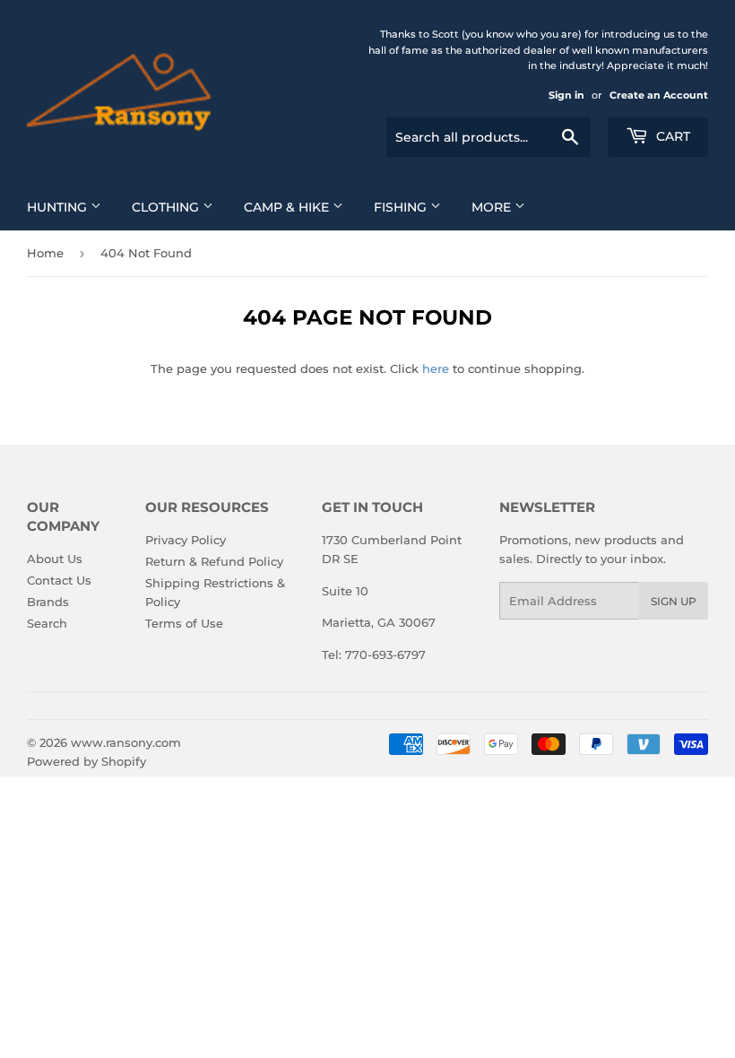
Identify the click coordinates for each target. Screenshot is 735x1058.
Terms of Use (184, 623)
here (435, 368)
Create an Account (659, 95)
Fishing (402, 207)
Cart (671, 136)
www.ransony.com (126, 742)
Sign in (566, 95)
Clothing (167, 207)
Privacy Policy (185, 540)
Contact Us (59, 580)
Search (47, 623)
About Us (54, 558)
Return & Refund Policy (214, 561)
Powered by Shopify (86, 761)
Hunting (59, 207)
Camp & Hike (288, 207)
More (492, 207)
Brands (48, 601)
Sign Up (673, 601)
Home (45, 253)
